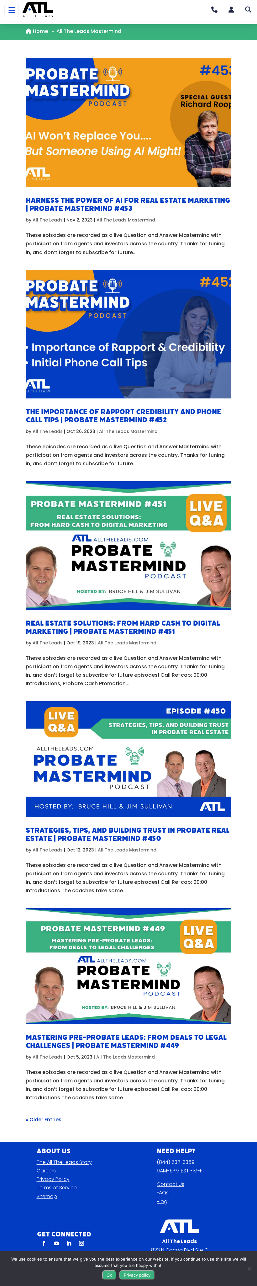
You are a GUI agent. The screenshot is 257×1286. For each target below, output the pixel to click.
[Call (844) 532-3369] (214, 10)
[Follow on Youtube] (56, 1243)
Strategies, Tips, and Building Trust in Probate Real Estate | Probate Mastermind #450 (127, 834)
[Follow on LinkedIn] (69, 1243)
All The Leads (48, 220)
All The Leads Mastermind (126, 220)
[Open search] (248, 10)
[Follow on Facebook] (44, 1243)
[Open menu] (11, 10)
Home (40, 31)
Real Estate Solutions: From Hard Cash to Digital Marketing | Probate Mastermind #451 (123, 627)
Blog (162, 1201)
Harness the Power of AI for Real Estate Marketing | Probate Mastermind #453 (128, 204)
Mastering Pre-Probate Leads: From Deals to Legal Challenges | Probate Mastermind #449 (126, 1041)
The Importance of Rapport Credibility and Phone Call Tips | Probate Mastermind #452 (123, 416)
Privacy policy (137, 1275)
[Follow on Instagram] (81, 1243)
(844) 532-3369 (176, 1162)
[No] (249, 1269)
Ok (109, 1275)
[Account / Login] (231, 10)
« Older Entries (43, 1119)
